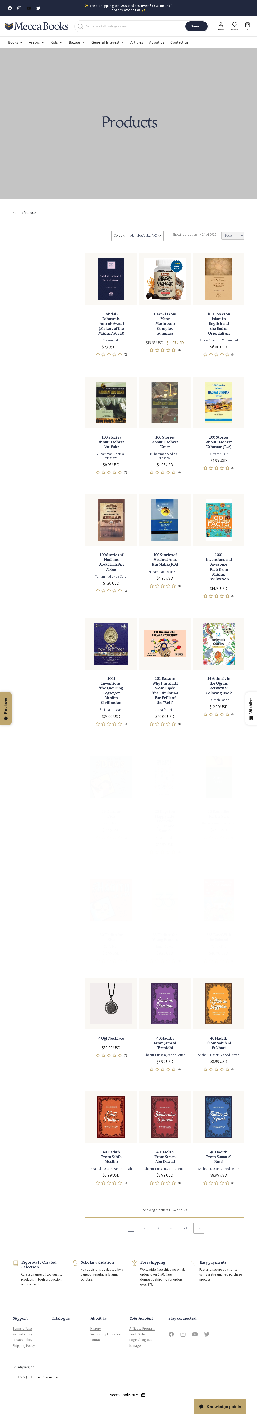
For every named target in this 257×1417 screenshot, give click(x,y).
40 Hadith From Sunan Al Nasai (219, 1157)
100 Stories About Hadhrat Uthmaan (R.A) (219, 442)
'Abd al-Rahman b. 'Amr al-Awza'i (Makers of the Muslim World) (111, 324)
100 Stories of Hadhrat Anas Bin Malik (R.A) (165, 560)
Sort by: (119, 236)
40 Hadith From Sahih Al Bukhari (218, 1043)
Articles (136, 42)
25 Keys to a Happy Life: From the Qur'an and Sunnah (165, 821)
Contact (96, 1340)
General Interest (105, 42)
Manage (135, 1346)
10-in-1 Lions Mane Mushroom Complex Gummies (165, 324)
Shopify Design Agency (143, 1395)
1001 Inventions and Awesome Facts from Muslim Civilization (219, 567)
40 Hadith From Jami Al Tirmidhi (164, 1043)
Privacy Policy (22, 1340)
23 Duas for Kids (111, 814)
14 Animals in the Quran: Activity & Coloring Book (219, 686)
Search (196, 26)
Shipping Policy (24, 1346)
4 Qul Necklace (111, 1038)
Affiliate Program (142, 1329)
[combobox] (134, 26)
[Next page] (198, 1228)
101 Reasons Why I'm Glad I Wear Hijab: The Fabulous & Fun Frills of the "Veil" (165, 690)
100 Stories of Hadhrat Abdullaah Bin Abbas (111, 562)
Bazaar (75, 42)
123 (185, 1228)
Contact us (179, 42)
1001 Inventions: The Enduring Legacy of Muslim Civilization (111, 690)
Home (17, 213)
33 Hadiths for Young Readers (165, 937)
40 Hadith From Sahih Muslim (111, 1157)
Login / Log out (140, 1340)
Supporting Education (106, 1334)
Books (13, 42)
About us (156, 42)
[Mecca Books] (36, 26)
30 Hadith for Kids (111, 937)
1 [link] (131, 1228)
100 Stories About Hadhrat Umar (165, 442)
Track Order (137, 1334)
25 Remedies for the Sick (218, 814)
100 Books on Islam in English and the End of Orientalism (218, 324)
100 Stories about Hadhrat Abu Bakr (111, 442)
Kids (54, 42)
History (95, 1329)
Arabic (34, 42)
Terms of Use (22, 1329)
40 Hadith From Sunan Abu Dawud (164, 1157)
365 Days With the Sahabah (218, 937)
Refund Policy (22, 1334)
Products (30, 213)
